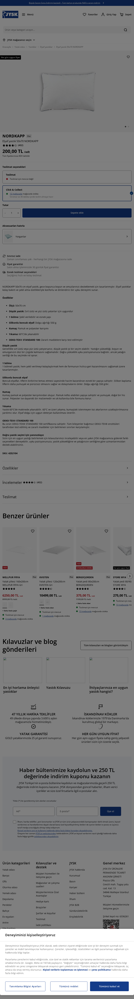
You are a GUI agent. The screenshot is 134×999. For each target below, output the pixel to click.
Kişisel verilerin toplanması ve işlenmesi (65, 969)
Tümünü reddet (68, 986)
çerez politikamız (101, 969)
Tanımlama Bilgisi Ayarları (25, 986)
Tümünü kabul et (109, 986)
